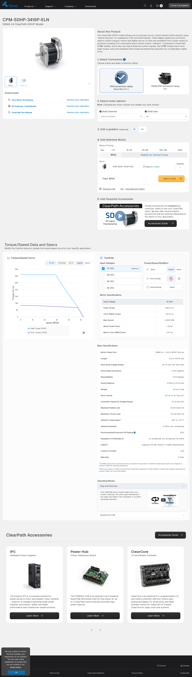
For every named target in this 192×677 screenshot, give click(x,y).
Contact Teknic (104, 466)
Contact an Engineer (179, 5)
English (80, 263)
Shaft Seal (152, 111)
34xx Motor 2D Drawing (22, 100)
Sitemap (185, 666)
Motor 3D (23, 85)
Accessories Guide (158, 223)
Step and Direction (108, 486)
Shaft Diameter (109, 111)
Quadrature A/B (107, 515)
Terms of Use (54, 673)
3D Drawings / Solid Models (23, 106)
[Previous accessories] (92, 630)
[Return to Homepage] (9, 4)
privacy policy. (15, 667)
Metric (87, 263)
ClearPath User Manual (21, 112)
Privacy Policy (137, 673)
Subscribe (185, 673)
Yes (142, 129)
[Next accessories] (100, 630)
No (134, 129)
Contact (162, 666)
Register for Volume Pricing (154, 155)
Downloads (90, 6)
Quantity (180, 164)
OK (16, 672)
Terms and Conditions (96, 673)
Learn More (32, 615)
